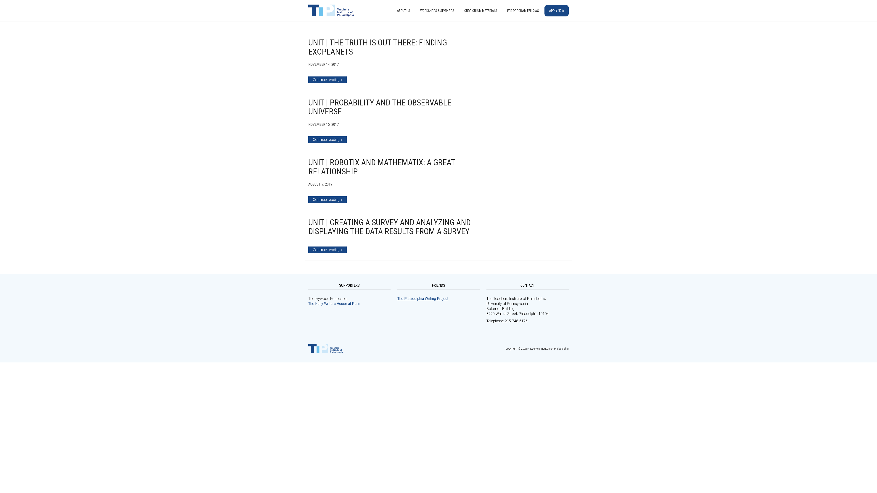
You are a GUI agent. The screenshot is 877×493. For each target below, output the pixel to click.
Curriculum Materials (480, 11)
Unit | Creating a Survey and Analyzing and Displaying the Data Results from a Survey (389, 227)
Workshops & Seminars (437, 11)
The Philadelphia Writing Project (422, 298)
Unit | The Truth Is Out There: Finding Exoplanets (377, 47)
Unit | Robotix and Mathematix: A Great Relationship (381, 167)
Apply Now (556, 11)
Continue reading (326, 80)
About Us (403, 11)
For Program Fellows (523, 11)
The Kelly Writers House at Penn (334, 304)
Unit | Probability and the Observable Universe (379, 107)
